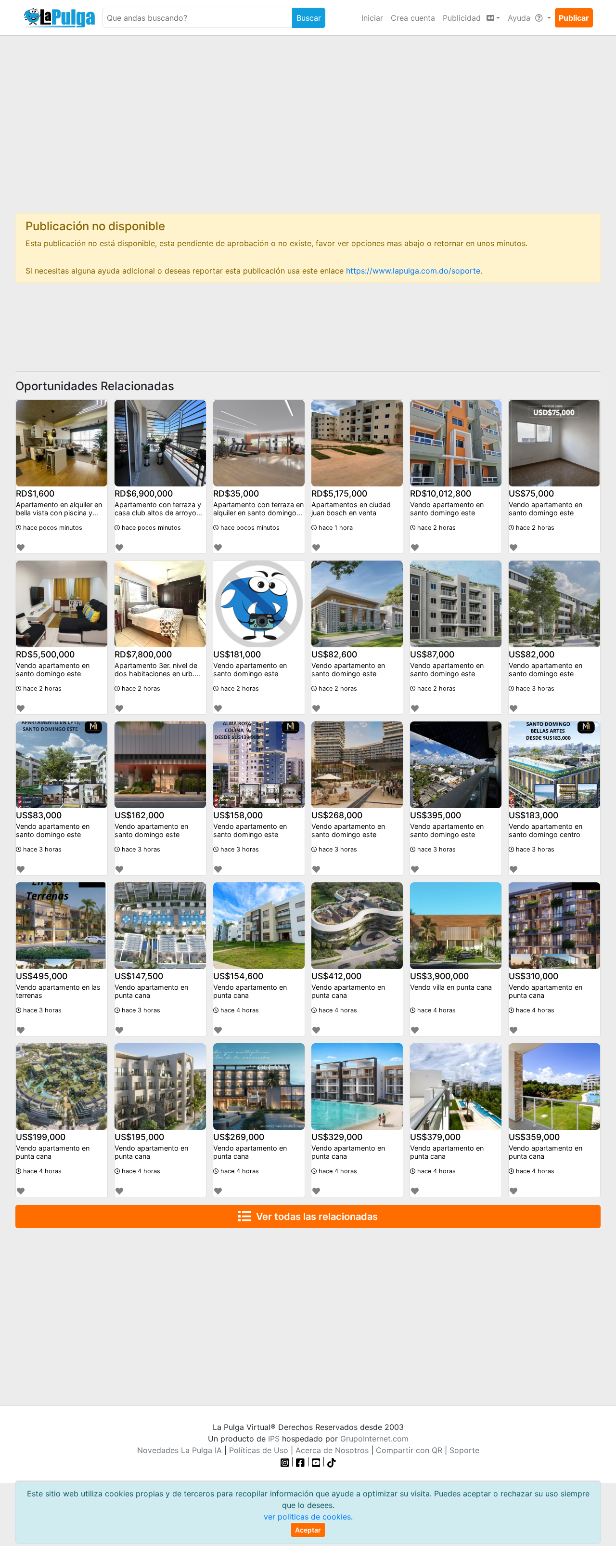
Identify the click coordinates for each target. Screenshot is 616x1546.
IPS (274, 1438)
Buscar (308, 18)
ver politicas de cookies (307, 1516)
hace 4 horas (238, 1010)
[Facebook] (300, 1462)
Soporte (464, 1450)
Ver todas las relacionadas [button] (314, 1216)
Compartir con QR (409, 1450)
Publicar (574, 18)
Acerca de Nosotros (332, 1450)
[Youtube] (316, 1462)
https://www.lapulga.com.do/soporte (413, 270)
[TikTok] (331, 1462)
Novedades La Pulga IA (179, 1450)
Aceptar (308, 1530)
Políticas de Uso (258, 1450)
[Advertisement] (308, 119)
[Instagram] (286, 1462)
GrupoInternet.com (374, 1438)
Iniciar (372, 18)
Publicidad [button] (463, 18)
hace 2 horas (435, 527)
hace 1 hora (335, 527)
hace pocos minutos (51, 527)
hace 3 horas (534, 688)
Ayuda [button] (520, 18)
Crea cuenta (413, 18)
